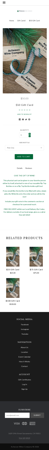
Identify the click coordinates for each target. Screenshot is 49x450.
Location (24, 352)
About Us (24, 347)
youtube (24, 334)
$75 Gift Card (36, 269)
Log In (24, 384)
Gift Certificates (24, 380)
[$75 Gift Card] (36, 257)
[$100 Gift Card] (13, 288)
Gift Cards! (21, 21)
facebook (25, 324)
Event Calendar (24, 357)
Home (11, 21)
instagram (25, 329)
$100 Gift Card (13, 301)
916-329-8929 (24, 438)
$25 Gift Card (12, 269)
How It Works (24, 361)
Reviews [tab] (28, 168)
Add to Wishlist (24, 114)
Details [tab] (19, 168)
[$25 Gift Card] (13, 257)
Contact (24, 366)
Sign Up (24, 389)
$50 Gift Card (34, 21)
